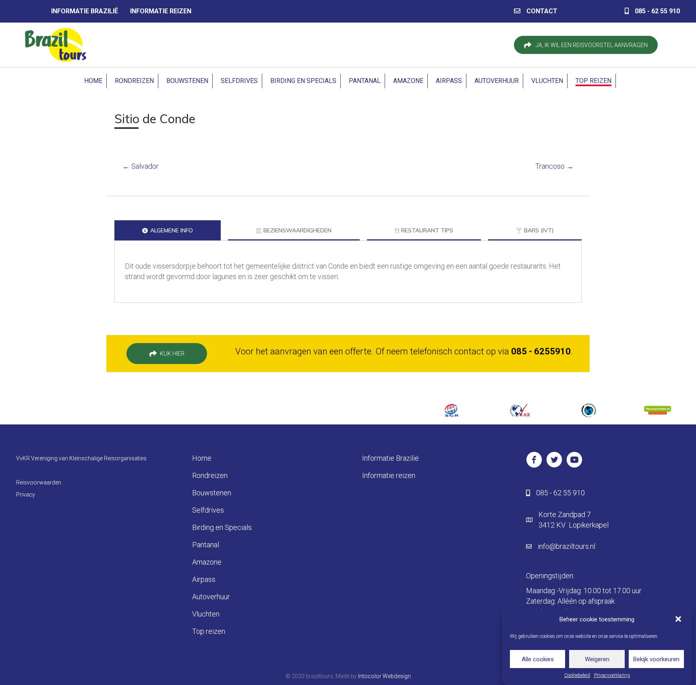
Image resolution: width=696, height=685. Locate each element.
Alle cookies (538, 658)
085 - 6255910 (541, 351)
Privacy (25, 494)
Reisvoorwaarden (38, 482)
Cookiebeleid (577, 675)
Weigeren (597, 658)
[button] (679, 620)
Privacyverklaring (612, 675)
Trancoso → (554, 166)
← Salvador (140, 166)
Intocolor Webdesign (384, 676)
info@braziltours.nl (566, 546)
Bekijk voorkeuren (656, 658)
